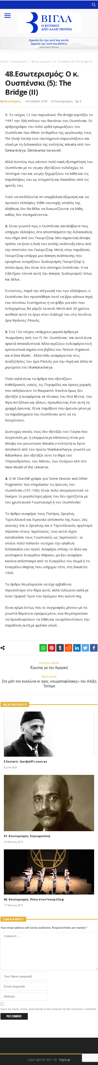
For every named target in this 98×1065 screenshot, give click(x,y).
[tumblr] (60, 648)
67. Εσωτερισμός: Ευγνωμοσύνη (27, 836)
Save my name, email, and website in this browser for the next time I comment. (48, 1009)
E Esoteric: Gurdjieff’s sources (25, 761)
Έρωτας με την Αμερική (49, 665)
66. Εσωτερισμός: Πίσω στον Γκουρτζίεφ (34, 899)
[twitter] (85, 648)
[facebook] (94, 648)
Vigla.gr (65, 1059)
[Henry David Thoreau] (49, 43)
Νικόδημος (12, 101)
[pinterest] (51, 648)
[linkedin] (77, 648)
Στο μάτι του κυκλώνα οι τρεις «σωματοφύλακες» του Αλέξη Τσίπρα (49, 681)
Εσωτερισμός (19, 61)
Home (4, 61)
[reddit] (68, 648)
